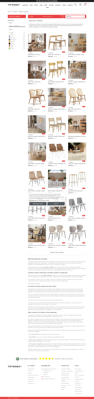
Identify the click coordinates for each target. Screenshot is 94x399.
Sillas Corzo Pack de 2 (54, 54)
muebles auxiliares (46, 275)
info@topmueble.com (49, 379)
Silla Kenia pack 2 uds (54, 218)
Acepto (56, 204)
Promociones (78, 393)
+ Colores (30, 53)
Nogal (18, 45)
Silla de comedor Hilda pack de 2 (57, 109)
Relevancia (75, 16)
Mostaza (18, 41)
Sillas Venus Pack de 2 (34, 81)
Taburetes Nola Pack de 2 (75, 191)
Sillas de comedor (14, 16)
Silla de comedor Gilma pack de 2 (57, 136)
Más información (33, 200)
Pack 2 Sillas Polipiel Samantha (77, 245)
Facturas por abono (33, 375)
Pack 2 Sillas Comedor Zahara (76, 218)
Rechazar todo (38, 204)
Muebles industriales (67, 371)
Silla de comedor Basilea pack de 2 (78, 81)
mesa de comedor (48, 267)
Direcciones (31, 377)
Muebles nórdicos (66, 369)
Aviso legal (78, 369)
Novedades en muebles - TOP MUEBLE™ (65, 379)
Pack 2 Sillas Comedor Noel (56, 81)
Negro (18, 43)
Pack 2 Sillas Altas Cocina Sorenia (37, 218)
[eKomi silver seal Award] (17, 359)
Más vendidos (65, 383)
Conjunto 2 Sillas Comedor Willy (77, 163)
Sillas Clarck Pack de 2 (74, 109)
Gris (18, 36)
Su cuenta (31, 366)
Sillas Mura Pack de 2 (34, 109)
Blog (62, 389)
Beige (18, 32)
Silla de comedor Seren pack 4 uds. (38, 245)
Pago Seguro (78, 387)
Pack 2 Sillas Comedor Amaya (36, 191)
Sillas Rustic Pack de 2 (34, 54)
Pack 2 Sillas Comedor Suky (76, 54)
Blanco (18, 34)
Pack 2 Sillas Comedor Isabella (57, 245)
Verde (18, 48)
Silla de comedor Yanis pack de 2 (37, 136)
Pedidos (30, 373)
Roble (18, 47)
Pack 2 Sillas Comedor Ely (55, 191)
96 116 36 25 (47, 376)
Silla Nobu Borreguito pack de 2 (77, 136)
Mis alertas (31, 383)
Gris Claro (18, 38)
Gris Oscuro (18, 39)
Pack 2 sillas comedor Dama (36, 163)
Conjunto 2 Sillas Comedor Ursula (57, 163)
